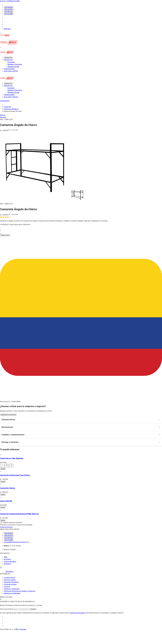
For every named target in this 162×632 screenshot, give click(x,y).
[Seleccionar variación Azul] (11, 466)
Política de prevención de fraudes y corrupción (19, 591)
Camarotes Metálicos (11, 109)
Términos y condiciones (12, 589)
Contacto (7, 586)
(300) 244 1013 (8, 9)
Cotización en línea (10, 584)
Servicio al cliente (10, 580)
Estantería (11, 62)
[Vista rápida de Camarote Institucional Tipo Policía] (1, 471)
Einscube (23, 629)
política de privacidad (77, 613)
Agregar (3, 468)
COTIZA (2, 1)
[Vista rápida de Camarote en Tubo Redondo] (1, 454)
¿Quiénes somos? (9, 577)
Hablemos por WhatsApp (12, 593)
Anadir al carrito (5, 235)
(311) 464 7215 (8, 11)
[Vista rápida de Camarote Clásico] (1, 484)
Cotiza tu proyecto (6, 527)
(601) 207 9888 (8, 14)
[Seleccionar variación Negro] (6, 466)
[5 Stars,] (10, 217)
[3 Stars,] (5, 217)
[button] (81, 231)
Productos (7, 107)
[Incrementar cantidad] (1, 233)
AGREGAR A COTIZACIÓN (8, 414)
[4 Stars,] (8, 217)
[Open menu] (1, 47)
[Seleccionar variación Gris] (2, 466)
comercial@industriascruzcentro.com (16, 542)
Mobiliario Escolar (13, 67)
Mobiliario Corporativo (15, 64)
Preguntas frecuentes (11, 582)
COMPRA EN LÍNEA (13, 1)
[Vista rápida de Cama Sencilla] (1, 497)
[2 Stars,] (3, 217)
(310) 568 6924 (8, 7)
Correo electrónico (6, 609)
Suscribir (33, 609)
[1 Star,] (1, 217)
